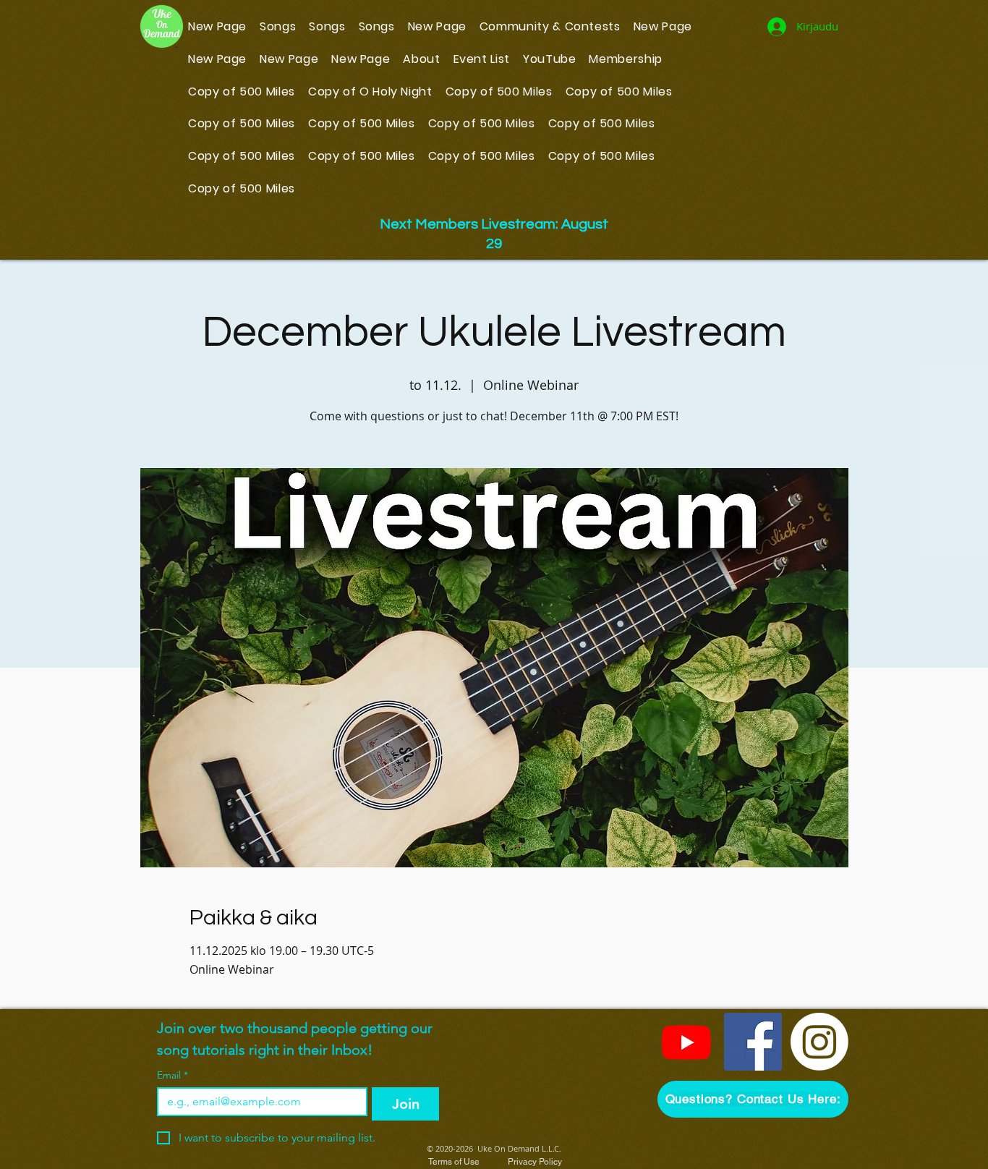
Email (172, 1075)
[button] (752, 1099)
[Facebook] (753, 1042)
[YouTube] (686, 1042)
